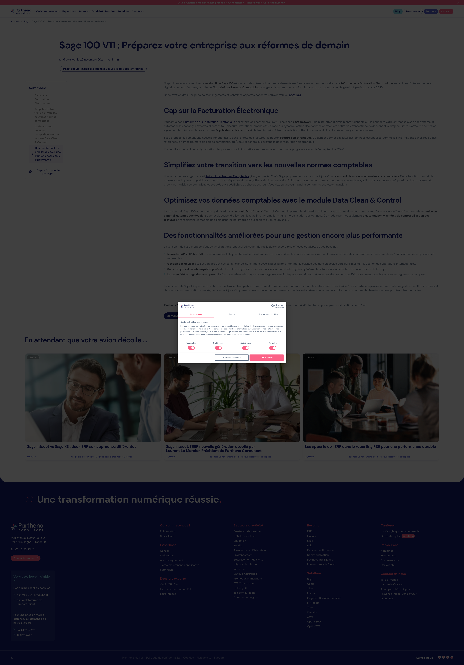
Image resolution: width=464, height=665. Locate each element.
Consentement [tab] (195, 314)
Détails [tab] (232, 314)
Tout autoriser (266, 358)
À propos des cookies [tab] (268, 314)
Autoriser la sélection (232, 358)
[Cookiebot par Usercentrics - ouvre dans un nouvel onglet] (273, 306)
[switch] (218, 348)
